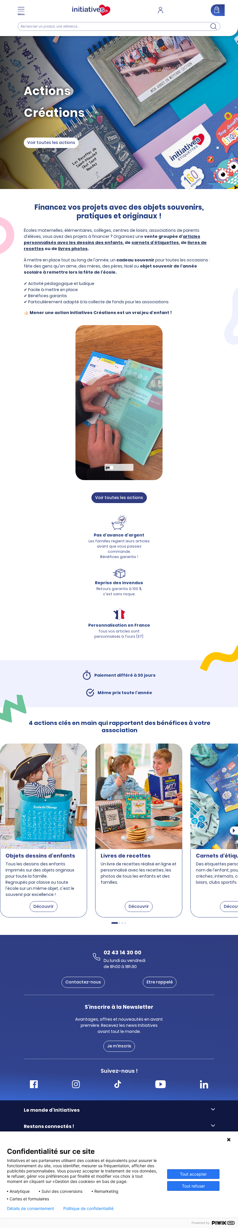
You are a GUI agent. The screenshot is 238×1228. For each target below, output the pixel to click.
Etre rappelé (160, 982)
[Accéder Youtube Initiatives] (160, 1085)
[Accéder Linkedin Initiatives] (204, 1085)
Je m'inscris (119, 1046)
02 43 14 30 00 (122, 952)
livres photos (73, 249)
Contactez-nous (83, 982)
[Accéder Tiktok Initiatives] (117, 1085)
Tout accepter (193, 1174)
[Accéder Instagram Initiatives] (76, 1085)
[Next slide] (234, 831)
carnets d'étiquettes (155, 242)
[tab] (114, 923)
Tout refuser (193, 1186)
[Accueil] (91, 10)
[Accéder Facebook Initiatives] (34, 1085)
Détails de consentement (30, 1208)
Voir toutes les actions (51, 142)
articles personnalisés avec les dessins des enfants (112, 239)
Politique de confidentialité (88, 1208)
